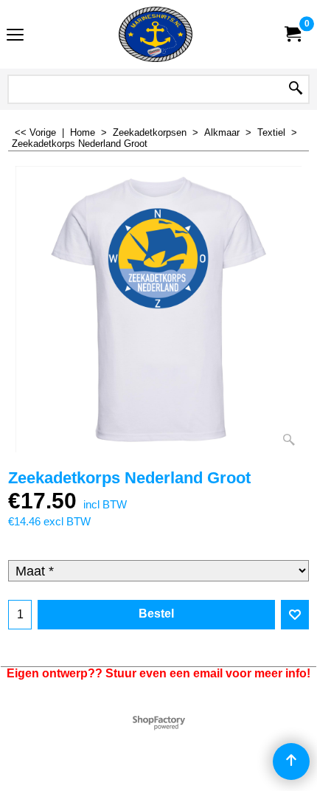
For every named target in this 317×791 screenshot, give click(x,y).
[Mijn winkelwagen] (292, 34)
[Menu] (15, 36)
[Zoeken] (295, 89)
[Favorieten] (295, 615)
